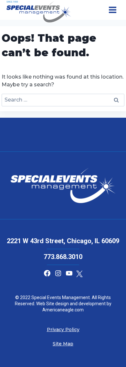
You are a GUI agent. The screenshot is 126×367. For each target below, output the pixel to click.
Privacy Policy (63, 329)
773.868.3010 (63, 257)
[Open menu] (112, 10)
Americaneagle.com (63, 309)
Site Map (63, 344)
